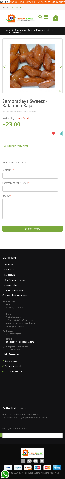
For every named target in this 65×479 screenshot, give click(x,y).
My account (9, 274)
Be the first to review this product (19, 111)
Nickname (7, 170)
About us (8, 264)
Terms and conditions (14, 290)
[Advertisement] (32, 390)
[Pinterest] (35, 461)
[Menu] (46, 17)
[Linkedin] (42, 461)
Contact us (9, 269)
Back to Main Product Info (15, 145)
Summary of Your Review (15, 183)
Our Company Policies (14, 280)
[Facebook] (23, 461)
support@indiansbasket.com (20, 341)
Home (7, 30)
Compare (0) (19, 7)
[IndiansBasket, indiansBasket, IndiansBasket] (20, 18)
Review (6, 196)
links (57, 7)
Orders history (12, 360)
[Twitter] (29, 461)
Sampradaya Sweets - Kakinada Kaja (33, 30)
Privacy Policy (10, 285)
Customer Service (13, 371)
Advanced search (13, 366)
